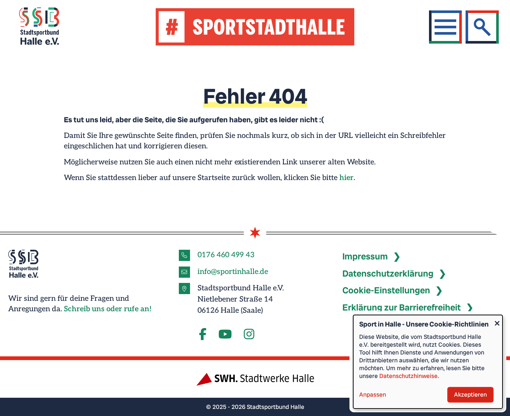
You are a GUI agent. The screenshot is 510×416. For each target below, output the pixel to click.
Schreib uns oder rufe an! (108, 309)
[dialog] (428, 362)
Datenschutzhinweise (408, 376)
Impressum (365, 256)
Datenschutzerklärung (387, 273)
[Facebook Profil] (202, 335)
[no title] (225, 335)
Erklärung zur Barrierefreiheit (401, 307)
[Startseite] (48, 27)
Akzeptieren (470, 394)
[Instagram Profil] (249, 335)
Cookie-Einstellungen (386, 290)
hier (346, 177)
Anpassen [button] (372, 394)
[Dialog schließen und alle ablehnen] (497, 319)
